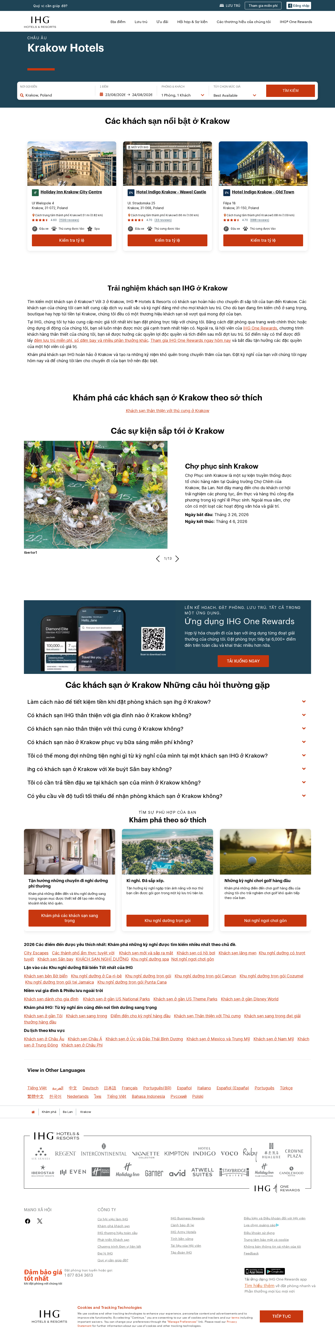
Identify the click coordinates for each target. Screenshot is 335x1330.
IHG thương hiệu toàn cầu (117, 1232)
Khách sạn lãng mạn (237, 953)
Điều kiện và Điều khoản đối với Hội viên (275, 1218)
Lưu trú (141, 21)
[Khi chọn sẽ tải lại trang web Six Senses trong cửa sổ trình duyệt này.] (41, 1152)
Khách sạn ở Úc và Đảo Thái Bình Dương (144, 1038)
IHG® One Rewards (296, 21)
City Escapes (36, 953)
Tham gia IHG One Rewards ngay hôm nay (190, 340)
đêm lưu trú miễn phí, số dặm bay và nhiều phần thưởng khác (91, 340)
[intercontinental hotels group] (40, 21)
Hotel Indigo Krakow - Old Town (263, 192)
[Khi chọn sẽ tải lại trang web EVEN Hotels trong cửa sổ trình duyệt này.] (73, 1172)
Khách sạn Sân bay (55, 959)
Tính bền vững (182, 1238)
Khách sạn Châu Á (85, 1038)
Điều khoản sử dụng (259, 1232)
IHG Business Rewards (188, 1218)
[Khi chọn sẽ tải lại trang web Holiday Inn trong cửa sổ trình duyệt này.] (127, 1172)
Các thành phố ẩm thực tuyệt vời (83, 953)
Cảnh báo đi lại (182, 1225)
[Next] (176, 558)
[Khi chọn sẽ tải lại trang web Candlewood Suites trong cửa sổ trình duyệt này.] (291, 1172)
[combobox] (58, 95)
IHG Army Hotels (183, 1231)
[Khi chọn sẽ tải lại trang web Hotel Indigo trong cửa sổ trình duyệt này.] (204, 1152)
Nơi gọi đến (28, 86)
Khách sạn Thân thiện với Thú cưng (207, 1015)
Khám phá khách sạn (114, 1225)
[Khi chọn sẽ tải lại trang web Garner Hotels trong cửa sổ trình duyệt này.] (154, 1172)
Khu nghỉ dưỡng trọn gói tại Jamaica (59, 982)
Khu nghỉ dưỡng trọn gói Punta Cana (132, 982)
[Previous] (159, 558)
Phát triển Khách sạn (113, 1239)
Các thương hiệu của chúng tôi (244, 21)
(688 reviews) (259, 220)
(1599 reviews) (69, 220)
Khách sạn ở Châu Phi (82, 1045)
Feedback (251, 1253)
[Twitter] (39, 1221)
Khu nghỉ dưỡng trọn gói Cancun (205, 976)
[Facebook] (28, 1221)
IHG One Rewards (260, 328)
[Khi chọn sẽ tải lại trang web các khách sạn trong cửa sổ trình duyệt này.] (65, 1152)
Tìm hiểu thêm (260, 1285)
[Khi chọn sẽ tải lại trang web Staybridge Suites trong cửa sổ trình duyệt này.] (234, 1172)
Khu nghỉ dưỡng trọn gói (148, 976)
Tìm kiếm (291, 91)
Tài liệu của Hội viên (186, 1245)
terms (236, 1317)
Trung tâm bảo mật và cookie (266, 1239)
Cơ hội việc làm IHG (113, 1219)
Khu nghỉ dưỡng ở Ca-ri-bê (96, 976)
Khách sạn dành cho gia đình (51, 999)
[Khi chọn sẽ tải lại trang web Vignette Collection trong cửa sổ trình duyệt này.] (146, 1152)
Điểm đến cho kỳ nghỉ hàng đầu (140, 1015)
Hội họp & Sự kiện (192, 21)
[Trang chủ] (33, 1111)
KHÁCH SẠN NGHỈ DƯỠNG (102, 959)
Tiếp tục (281, 1316)
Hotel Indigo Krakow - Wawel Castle (171, 192)
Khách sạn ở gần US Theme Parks (185, 999)
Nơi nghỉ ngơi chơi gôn (192, 959)
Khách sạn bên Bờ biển (45, 976)
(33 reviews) (163, 220)
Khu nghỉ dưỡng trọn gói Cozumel (271, 976)
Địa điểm (118, 21)
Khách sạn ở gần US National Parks (116, 999)
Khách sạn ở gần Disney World (249, 999)
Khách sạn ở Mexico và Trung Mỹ (218, 1038)
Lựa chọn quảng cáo (260, 1225)
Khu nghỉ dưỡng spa (150, 959)
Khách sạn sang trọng (86, 1015)
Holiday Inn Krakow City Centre (71, 192)
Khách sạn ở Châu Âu (44, 1038)
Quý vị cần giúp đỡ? (50, 6)
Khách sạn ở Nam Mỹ (273, 1038)
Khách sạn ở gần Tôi (43, 1015)
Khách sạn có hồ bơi (196, 953)
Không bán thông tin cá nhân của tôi (272, 1246)
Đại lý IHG (105, 1253)
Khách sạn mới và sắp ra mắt (146, 953)
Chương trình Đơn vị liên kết (119, 1246)
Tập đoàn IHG (181, 1252)
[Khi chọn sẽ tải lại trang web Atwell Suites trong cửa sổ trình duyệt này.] (202, 1172)
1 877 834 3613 (78, 1274)
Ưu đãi (162, 21)
